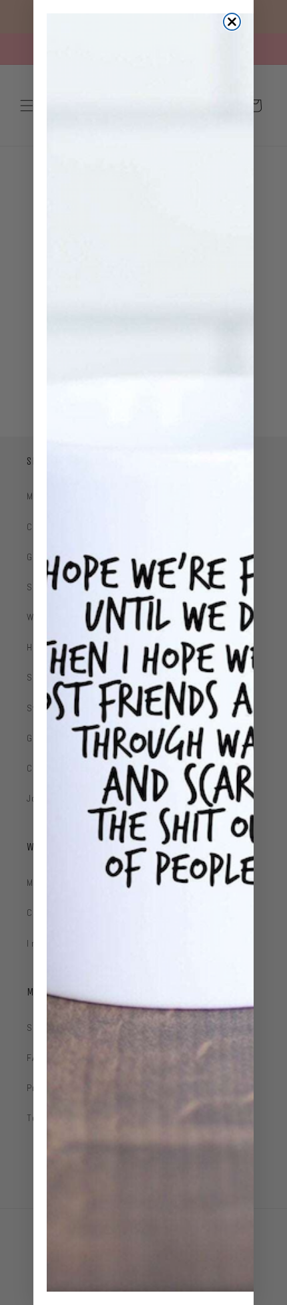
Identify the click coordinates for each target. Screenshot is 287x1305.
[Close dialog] (232, 21)
